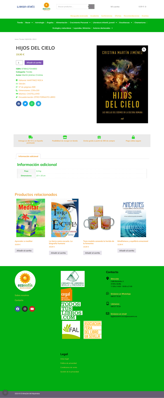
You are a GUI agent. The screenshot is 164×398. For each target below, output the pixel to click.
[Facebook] (18, 309)
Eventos (145, 16)
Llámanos (115, 304)
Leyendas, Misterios (82, 28)
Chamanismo (140, 22)
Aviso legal (64, 359)
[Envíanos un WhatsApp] (107, 293)
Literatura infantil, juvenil (104, 22)
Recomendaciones (131, 16)
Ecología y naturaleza (62, 28)
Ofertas (118, 16)
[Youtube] (32, 309)
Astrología (39, 22)
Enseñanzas (124, 22)
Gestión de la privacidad (69, 372)
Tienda (20, 22)
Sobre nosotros (22, 295)
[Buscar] (91, 6)
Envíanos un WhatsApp (121, 294)
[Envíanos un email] (107, 313)
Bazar (27, 22)
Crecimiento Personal (79, 22)
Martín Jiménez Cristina (32, 75)
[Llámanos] (107, 303)
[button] (18, 103)
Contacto (19, 300)
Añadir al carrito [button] (24, 250)
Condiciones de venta (68, 367)
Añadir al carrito (34, 62)
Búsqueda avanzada (79, 16)
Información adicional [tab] (28, 156)
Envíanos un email (119, 314)
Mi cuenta (115, 6)
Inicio (16, 39)
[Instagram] (25, 309)
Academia (94, 16)
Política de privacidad (68, 363)
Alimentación (61, 22)
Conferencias (106, 16)
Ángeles (50, 22)
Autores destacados (101, 28)
